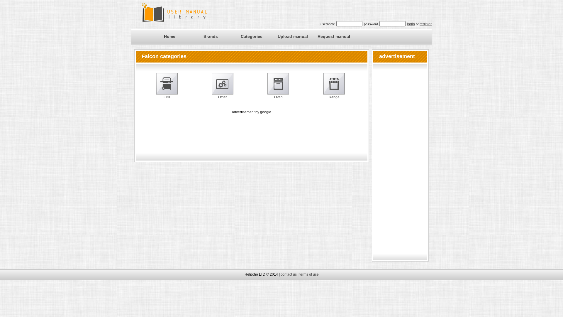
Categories (251, 36)
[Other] (222, 87)
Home (169, 36)
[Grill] (167, 87)
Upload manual (293, 36)
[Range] (334, 87)
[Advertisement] (251, 128)
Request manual (334, 36)
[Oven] (278, 87)
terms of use (309, 274)
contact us (289, 274)
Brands (211, 36)
